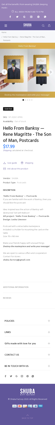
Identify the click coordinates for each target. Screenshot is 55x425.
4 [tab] (29, 100)
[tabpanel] (27, 70)
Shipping (7, 150)
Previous (4, 72)
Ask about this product (17, 169)
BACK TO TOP (27, 418)
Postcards (21, 182)
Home (4, 32)
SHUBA (15, 178)
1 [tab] (23, 100)
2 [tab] (25, 100)
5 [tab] (32, 100)
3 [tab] (27, 100)
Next (50, 72)
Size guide (12, 163)
